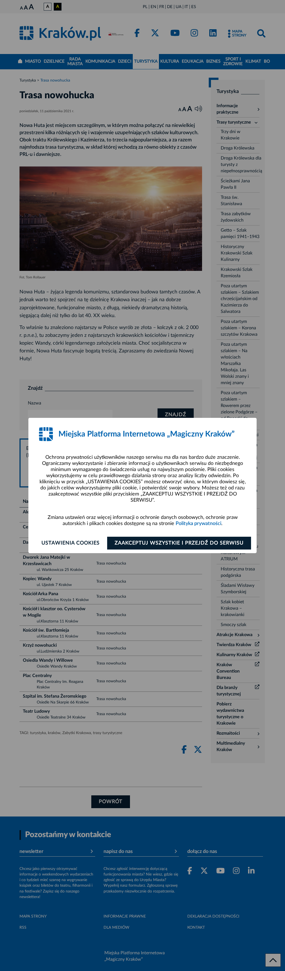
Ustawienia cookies (70, 543)
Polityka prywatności (198, 523)
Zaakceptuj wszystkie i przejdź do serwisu (179, 543)
